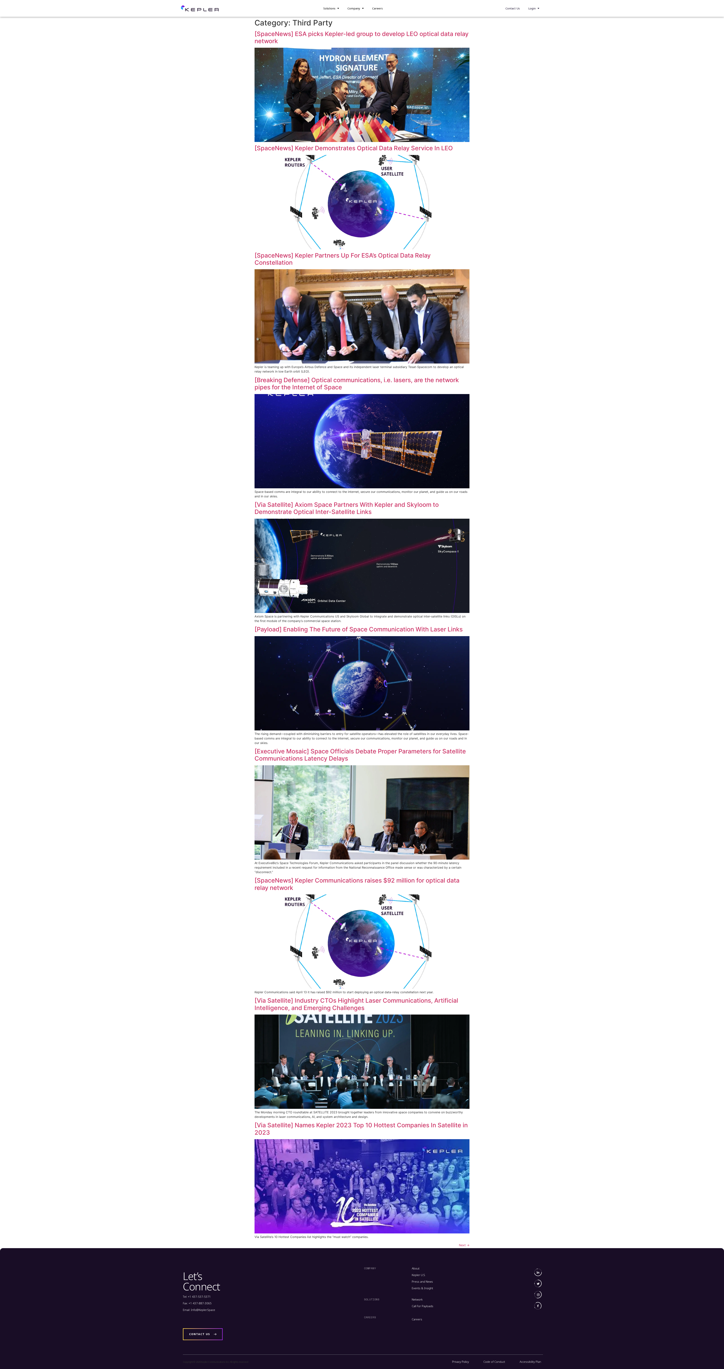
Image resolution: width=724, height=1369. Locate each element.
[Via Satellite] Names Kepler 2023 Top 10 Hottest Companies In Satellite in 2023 (361, 1128)
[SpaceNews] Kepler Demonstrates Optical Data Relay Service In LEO (354, 148)
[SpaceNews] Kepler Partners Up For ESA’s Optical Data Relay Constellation (343, 259)
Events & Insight (422, 1288)
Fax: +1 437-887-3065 (197, 1303)
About (416, 1268)
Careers (377, 8)
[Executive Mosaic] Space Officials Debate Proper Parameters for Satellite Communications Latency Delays (360, 755)
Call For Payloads (422, 1306)
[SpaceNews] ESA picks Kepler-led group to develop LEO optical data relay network (362, 37)
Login (532, 8)
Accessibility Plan (530, 1362)
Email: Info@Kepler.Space (199, 1310)
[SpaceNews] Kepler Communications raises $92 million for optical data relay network (357, 884)
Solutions (329, 8)
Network (417, 1299)
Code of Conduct (494, 1362)
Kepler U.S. (419, 1275)
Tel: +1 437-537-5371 (197, 1296)
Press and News (422, 1281)
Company (353, 8)
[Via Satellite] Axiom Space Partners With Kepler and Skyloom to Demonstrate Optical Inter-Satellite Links (347, 508)
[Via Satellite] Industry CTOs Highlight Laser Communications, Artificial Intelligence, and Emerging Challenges (356, 1004)
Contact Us (512, 8)
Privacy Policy (460, 1362)
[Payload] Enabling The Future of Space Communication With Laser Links (359, 629)
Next (464, 1245)
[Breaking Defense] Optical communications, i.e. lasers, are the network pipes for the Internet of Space (357, 383)
